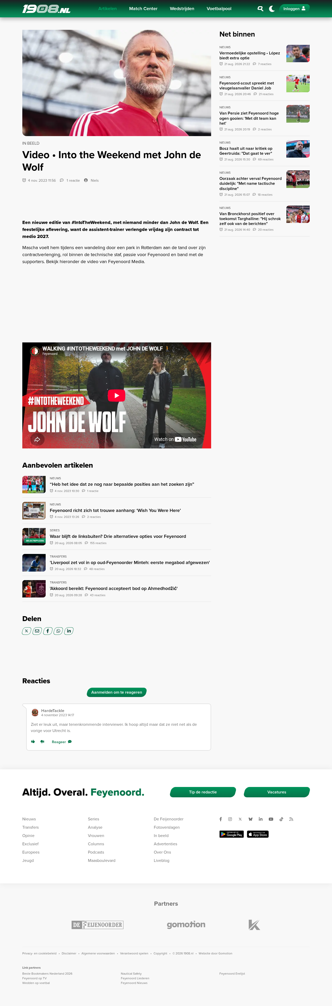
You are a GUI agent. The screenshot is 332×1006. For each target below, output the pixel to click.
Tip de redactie (203, 792)
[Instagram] (232, 819)
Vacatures (276, 792)
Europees (30, 852)
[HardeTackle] (35, 712)
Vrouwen (96, 836)
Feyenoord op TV (34, 978)
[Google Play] (231, 834)
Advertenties (165, 844)
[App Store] (258, 834)
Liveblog (161, 860)
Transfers (30, 827)
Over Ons (162, 852)
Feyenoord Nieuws (134, 983)
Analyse (95, 827)
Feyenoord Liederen (135, 978)
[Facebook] (48, 631)
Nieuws (29, 819)
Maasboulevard (101, 860)
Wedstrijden (182, 8)
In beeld (161, 836)
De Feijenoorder (168, 819)
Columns (96, 844)
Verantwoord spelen (134, 953)
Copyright (160, 953)
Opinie (28, 836)
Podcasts (96, 852)
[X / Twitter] (26, 631)
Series (93, 819)
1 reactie (73, 180)
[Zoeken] (261, 9)
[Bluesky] (252, 819)
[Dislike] (43, 742)
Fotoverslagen (167, 827)
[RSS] (293, 819)
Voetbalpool (219, 8)
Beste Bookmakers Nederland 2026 (47, 973)
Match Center (143, 8)
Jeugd (28, 860)
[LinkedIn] (69, 631)
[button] (123, 712)
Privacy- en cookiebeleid (39, 953)
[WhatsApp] (58, 631)
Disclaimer (69, 953)
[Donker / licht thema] (272, 9)
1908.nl (46, 9)
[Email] (37, 631)
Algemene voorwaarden (98, 953)
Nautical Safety (131, 973)
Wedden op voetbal (36, 983)
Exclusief (30, 844)
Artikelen (107, 8)
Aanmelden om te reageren (116, 692)
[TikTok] (283, 819)
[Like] (34, 742)
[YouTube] (273, 819)
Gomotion (225, 953)
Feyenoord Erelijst (232, 973)
